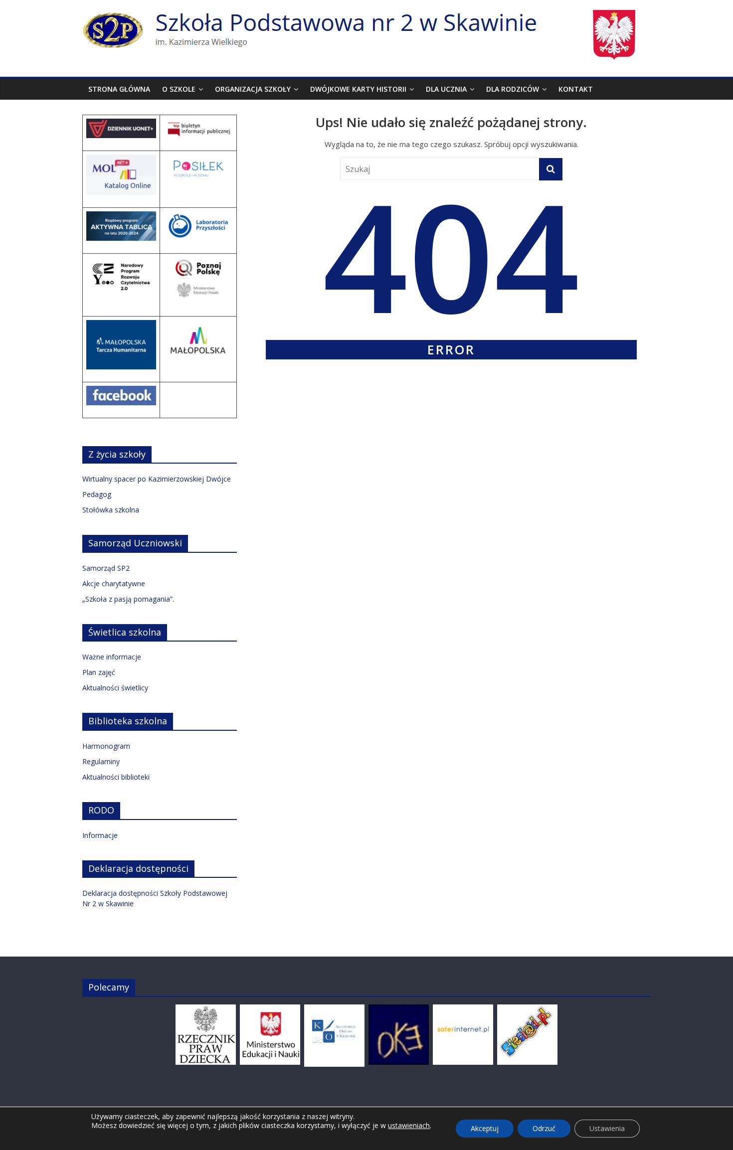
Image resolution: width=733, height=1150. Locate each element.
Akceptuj (485, 1128)
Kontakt (575, 89)
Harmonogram (106, 746)
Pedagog (96, 494)
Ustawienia (607, 1128)
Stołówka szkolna (110, 509)
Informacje (100, 835)
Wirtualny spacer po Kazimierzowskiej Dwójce (156, 479)
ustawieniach (409, 1125)
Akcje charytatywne (113, 583)
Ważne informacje (111, 656)
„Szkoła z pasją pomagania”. (128, 599)
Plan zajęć (98, 672)
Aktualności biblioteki (116, 777)
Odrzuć (544, 1128)
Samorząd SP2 (106, 568)
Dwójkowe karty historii (358, 89)
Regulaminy (101, 761)
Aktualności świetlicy (115, 687)
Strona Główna (119, 89)
